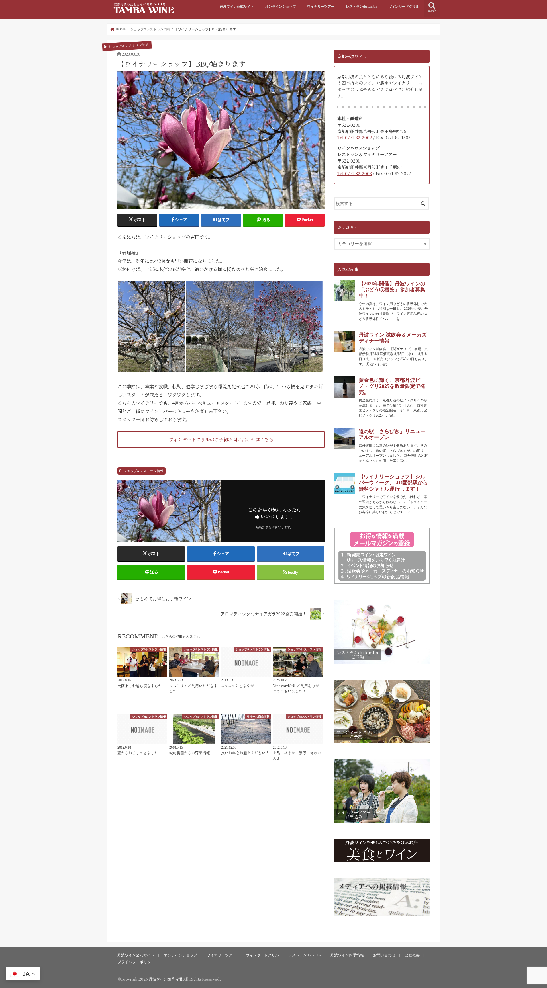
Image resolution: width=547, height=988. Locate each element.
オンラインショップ (280, 7)
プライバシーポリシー (135, 962)
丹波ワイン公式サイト (237, 7)
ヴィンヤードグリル (403, 7)
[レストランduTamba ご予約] (382, 663)
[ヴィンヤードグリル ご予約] (382, 743)
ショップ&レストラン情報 (143, 471)
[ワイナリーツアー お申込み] (382, 823)
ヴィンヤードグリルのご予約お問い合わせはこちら (221, 439)
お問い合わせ (384, 955)
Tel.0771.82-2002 (354, 137)
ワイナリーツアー (320, 7)
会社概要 (412, 955)
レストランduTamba (361, 7)
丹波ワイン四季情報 (347, 955)
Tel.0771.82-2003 (354, 173)
